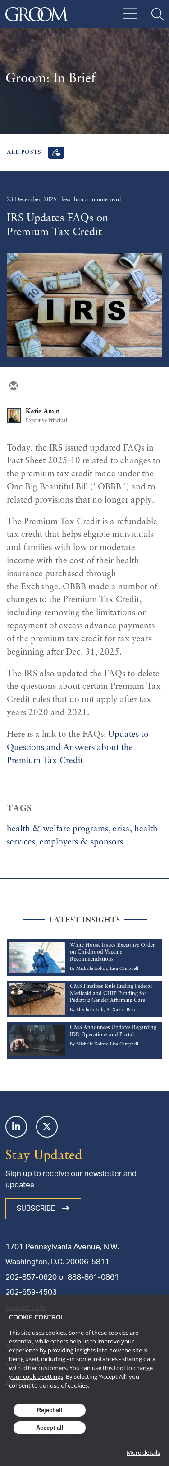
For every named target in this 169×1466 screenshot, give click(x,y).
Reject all (50, 1410)
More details (143, 1452)
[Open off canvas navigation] (130, 14)
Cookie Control (36, 1317)
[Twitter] (47, 1127)
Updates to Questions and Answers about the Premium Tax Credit (78, 748)
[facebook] (78, 386)
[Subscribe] (56, 153)
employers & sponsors (81, 842)
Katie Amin (43, 411)
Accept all (50, 1427)
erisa (121, 829)
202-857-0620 (31, 1277)
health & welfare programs (57, 829)
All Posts (24, 153)
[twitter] (34, 386)
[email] (13, 386)
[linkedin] (56, 386)
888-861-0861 (93, 1277)
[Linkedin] (16, 1127)
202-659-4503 (31, 1292)
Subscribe (37, 1208)
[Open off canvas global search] (157, 14)
